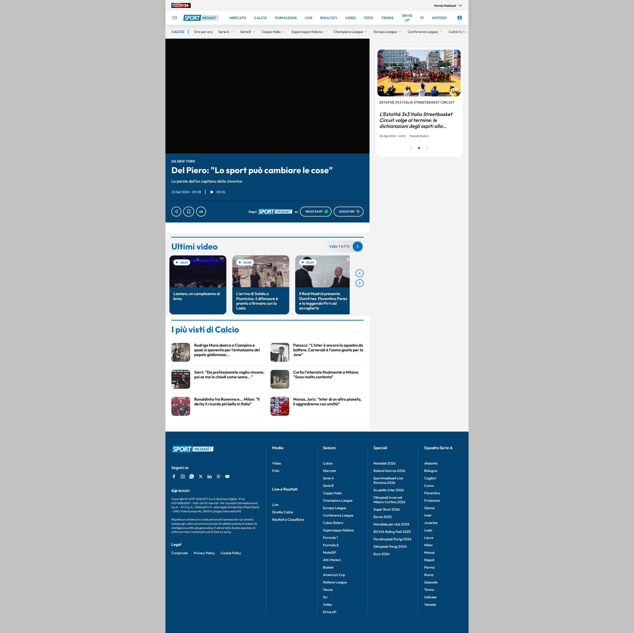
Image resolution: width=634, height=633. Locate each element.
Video (276, 463)
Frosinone (432, 500)
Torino (429, 589)
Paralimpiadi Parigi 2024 (392, 539)
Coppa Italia (332, 493)
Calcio (328, 463)
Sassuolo (431, 582)
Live (275, 504)
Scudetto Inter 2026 (388, 490)
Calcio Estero (333, 523)
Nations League (335, 582)
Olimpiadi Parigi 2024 (390, 546)
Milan (428, 545)
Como (429, 485)
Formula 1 (330, 537)
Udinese (430, 597)
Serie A (328, 478)
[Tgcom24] (181, 5)
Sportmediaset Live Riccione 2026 (388, 480)
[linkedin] (209, 476)
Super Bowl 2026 (386, 509)
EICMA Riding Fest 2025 (392, 531)
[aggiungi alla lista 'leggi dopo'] (188, 212)
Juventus (431, 523)
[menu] (174, 18)
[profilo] (460, 18)
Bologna (430, 470)
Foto (275, 470)
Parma (429, 567)
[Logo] (201, 18)
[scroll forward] (360, 283)
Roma (428, 575)
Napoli (429, 560)
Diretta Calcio (282, 512)
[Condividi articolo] (176, 212)
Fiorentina (432, 493)
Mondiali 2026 (384, 463)
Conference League (338, 515)
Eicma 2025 (382, 517)
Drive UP (329, 612)
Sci (325, 597)
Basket (328, 567)
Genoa (429, 508)
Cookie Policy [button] (231, 553)
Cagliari (430, 478)
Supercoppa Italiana (338, 530)
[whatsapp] (191, 476)
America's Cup (334, 575)
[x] (200, 476)
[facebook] (173, 476)
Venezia (430, 604)
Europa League (334, 508)
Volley (327, 604)
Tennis (328, 589)
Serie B (328, 485)
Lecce (428, 537)
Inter (428, 515)
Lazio (428, 530)
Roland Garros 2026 (389, 470)
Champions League (337, 500)
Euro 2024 (381, 554)
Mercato (329, 470)
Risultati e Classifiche (288, 519)
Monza (429, 552)
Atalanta (431, 463)
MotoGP (329, 552)
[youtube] (227, 476)
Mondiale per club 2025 (391, 524)
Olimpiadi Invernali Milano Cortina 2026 (389, 499)
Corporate (179, 553)
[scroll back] (360, 273)
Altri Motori (332, 560)
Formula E (331, 545)
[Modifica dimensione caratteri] (201, 212)
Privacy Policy (204, 553)
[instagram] (182, 476)
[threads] (218, 476)
